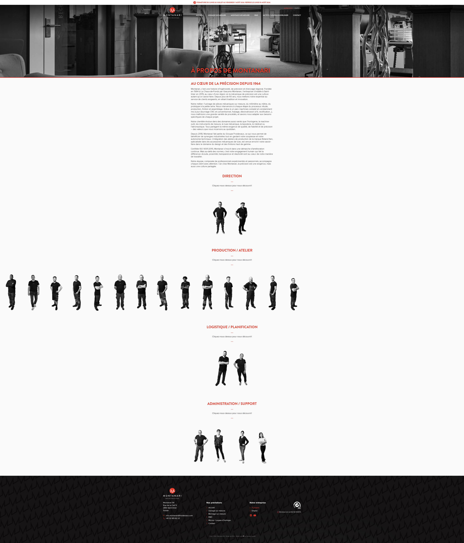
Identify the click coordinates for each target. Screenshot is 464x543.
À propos (288, 8)
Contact (297, 15)
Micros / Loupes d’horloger (275, 15)
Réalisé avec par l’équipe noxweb (246, 536)
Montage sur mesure (240, 15)
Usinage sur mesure (217, 15)
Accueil (199, 15)
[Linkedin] (251, 515)
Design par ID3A (230, 536)
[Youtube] (255, 515)
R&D (256, 15)
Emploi (298, 8)
